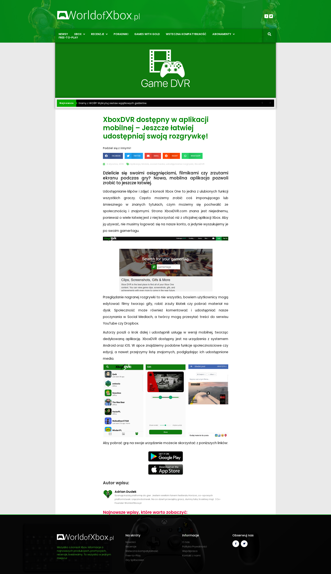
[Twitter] (271, 16)
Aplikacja (135, 164)
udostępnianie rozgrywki (179, 164)
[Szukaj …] (269, 34)
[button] (113, 156)
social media (157, 164)
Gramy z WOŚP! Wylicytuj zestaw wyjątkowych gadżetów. (112, 103)
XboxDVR (199, 164)
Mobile (145, 164)
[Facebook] (266, 16)
